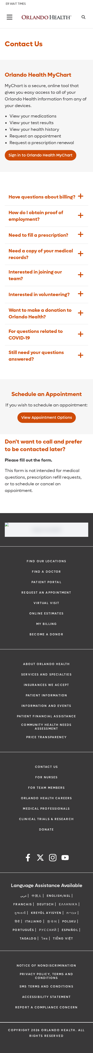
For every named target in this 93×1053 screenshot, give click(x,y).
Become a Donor (46, 634)
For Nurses (46, 777)
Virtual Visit (46, 603)
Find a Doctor (46, 572)
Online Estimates (46, 613)
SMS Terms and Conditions (46, 986)
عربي (23, 896)
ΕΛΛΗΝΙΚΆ (68, 904)
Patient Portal (46, 582)
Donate (46, 829)
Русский (48, 930)
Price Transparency (46, 737)
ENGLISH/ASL (59, 896)
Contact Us (46, 767)
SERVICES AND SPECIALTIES (46, 674)
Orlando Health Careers (46, 798)
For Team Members (46, 788)
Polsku (69, 921)
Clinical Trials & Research (46, 819)
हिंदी (17, 921)
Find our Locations (46, 561)
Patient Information (46, 695)
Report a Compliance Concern (46, 1007)
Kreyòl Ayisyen (46, 913)
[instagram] (53, 858)
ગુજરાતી (20, 913)
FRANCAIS (22, 904)
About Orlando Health (46, 664)
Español (70, 930)
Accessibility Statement (46, 997)
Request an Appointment (46, 593)
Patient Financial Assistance (46, 716)
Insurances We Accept (46, 685)
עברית (72, 913)
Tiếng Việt (63, 938)
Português (23, 930)
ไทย (44, 938)
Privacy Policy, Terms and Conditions (46, 976)
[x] (40, 858)
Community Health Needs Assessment (46, 727)
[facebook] (28, 858)
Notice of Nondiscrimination (46, 966)
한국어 (52, 921)
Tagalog (28, 938)
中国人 (37, 896)
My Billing (46, 624)
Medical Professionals (46, 809)
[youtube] (65, 858)
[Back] (9, 17)
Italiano (33, 921)
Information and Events (46, 706)
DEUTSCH (45, 904)
